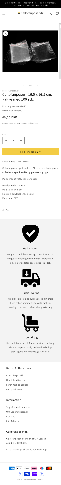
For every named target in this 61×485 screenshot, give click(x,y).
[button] (3, 13)
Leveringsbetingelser (17, 384)
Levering (17, 123)
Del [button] (7, 210)
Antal (4, 134)
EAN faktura (12, 421)
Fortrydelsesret (14, 389)
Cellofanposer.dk (28, 479)
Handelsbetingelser (16, 380)
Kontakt (10, 416)
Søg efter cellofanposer (18, 407)
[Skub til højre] (37, 85)
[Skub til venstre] (23, 85)
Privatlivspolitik (14, 375)
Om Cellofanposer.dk (17, 411)
